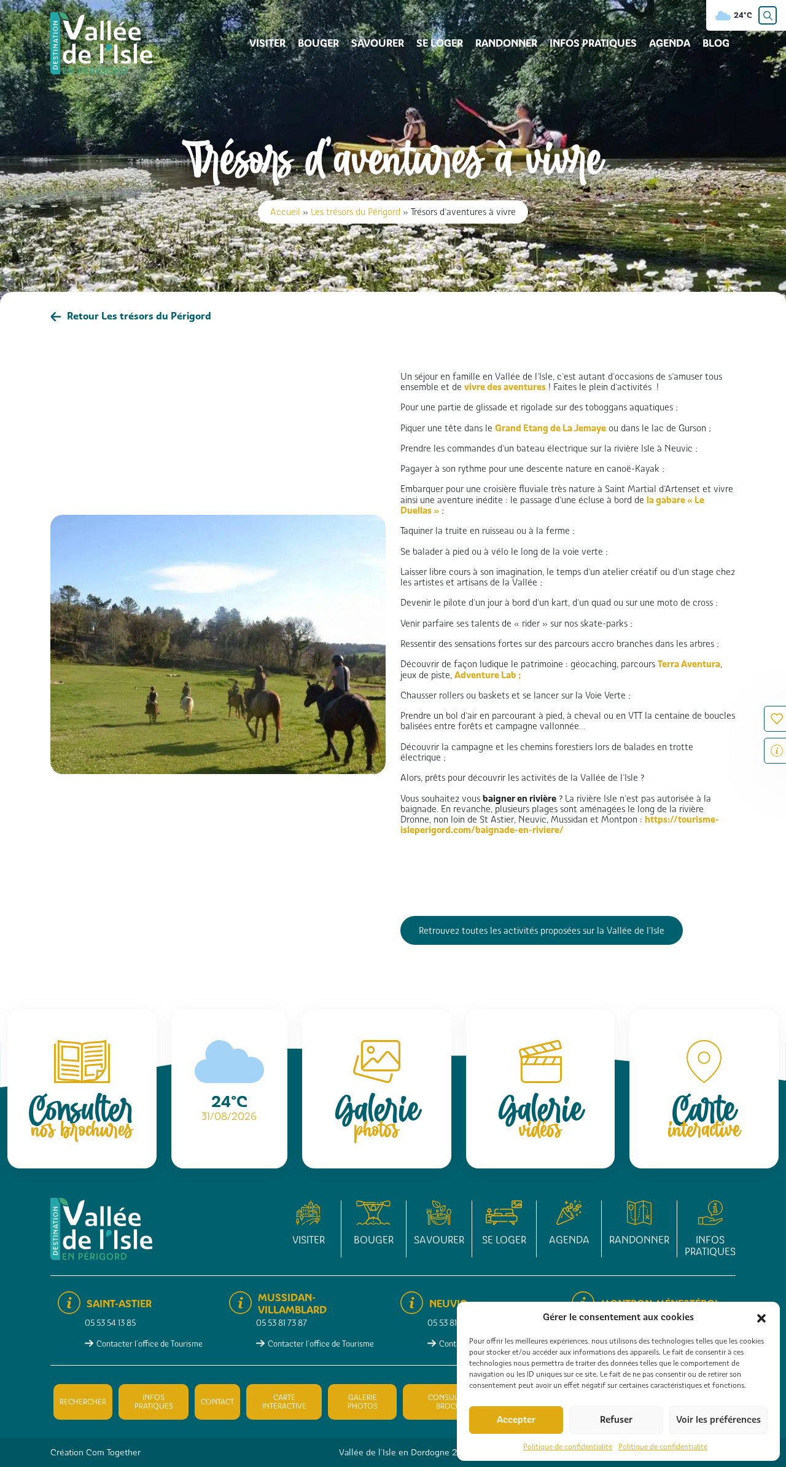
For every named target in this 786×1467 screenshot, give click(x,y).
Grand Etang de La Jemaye (550, 428)
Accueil (285, 211)
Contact (217, 1402)
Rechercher (83, 1402)
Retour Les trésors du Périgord (139, 316)
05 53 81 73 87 (281, 1323)
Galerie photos (363, 1401)
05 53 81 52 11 (451, 1323)
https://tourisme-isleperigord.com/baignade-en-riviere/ (559, 824)
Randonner (506, 43)
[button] (761, 1317)
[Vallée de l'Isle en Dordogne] (101, 43)
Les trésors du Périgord (355, 211)
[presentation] (63, 787)
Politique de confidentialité (567, 1446)
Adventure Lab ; (487, 675)
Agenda (669, 43)
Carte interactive (284, 1401)
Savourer (377, 43)
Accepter (516, 1419)
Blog (716, 43)
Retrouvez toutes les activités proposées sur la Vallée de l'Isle (541, 930)
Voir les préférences (718, 1419)
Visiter (267, 43)
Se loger (439, 43)
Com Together (113, 1452)
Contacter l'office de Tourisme (149, 1343)
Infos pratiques (593, 43)
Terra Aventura (689, 664)
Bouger (318, 43)
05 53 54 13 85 (110, 1323)
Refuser (616, 1419)
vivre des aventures (505, 386)
